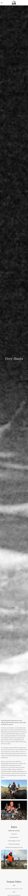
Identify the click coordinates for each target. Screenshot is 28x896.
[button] (1, 2)
